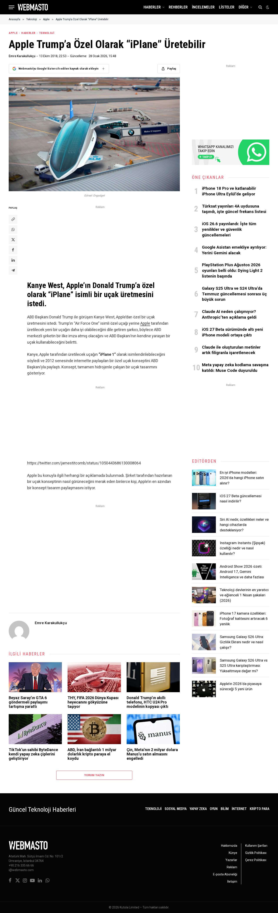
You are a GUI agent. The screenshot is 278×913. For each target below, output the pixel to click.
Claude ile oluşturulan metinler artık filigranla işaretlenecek (231, 350)
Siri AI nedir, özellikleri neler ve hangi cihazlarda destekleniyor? (244, 524)
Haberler (152, 7)
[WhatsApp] (13, 229)
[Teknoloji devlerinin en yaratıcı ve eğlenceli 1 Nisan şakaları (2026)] (204, 595)
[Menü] (11, 7)
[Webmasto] (33, 7)
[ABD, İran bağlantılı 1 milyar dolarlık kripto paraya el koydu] (94, 729)
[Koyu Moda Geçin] (267, 7)
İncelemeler (203, 7)
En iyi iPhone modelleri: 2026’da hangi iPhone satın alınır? (242, 477)
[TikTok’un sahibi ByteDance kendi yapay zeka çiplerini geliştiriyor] (35, 729)
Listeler (226, 7)
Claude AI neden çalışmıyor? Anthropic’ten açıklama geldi (229, 314)
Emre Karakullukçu (22, 56)
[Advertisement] (100, 240)
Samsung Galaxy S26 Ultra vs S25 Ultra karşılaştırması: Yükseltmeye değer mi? (244, 665)
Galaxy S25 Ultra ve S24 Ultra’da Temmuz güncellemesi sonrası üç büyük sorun (234, 294)
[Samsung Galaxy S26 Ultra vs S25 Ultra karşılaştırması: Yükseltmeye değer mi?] (204, 665)
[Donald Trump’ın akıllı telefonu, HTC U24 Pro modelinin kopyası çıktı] (153, 677)
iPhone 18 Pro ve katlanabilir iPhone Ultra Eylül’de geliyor (229, 191)
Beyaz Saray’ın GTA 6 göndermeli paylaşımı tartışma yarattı (28, 702)
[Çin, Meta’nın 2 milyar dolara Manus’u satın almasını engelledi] (153, 729)
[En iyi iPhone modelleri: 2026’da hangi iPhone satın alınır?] (204, 477)
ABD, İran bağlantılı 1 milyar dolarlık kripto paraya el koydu (92, 754)
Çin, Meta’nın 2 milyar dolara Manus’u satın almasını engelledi (152, 754)
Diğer (243, 7)
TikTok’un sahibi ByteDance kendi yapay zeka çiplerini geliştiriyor (33, 754)
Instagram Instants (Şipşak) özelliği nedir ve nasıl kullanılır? (242, 548)
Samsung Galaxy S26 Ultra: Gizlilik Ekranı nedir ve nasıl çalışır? (242, 642)
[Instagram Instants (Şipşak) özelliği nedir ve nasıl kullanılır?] (204, 548)
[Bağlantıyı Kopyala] (13, 219)
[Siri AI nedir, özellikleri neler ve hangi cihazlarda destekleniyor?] (204, 524)
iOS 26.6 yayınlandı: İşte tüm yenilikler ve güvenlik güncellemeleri (229, 229)
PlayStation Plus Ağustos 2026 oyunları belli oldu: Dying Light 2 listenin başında (232, 270)
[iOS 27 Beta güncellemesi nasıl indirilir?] (204, 501)
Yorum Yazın (94, 775)
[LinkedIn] (13, 260)
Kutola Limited (129, 907)
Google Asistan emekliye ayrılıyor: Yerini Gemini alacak (234, 250)
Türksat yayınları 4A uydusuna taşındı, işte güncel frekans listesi (234, 209)
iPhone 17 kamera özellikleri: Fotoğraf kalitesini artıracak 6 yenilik (244, 618)
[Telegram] (13, 270)
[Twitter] (13, 239)
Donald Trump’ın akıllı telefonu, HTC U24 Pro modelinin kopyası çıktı (147, 702)
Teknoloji (47, 33)
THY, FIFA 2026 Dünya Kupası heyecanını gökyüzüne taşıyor (93, 702)
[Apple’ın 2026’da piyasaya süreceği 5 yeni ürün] (204, 689)
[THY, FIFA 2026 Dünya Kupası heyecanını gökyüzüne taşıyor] (94, 677)
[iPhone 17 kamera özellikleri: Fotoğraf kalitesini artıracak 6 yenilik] (204, 618)
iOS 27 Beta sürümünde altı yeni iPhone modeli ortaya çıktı (232, 332)
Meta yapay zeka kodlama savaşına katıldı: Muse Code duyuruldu (235, 367)
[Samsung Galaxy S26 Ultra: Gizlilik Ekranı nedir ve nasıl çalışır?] (204, 642)
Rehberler (178, 7)
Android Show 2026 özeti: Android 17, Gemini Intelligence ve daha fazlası (242, 571)
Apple (13, 33)
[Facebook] (13, 250)
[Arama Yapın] (260, 7)
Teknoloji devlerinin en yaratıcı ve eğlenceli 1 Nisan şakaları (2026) (244, 595)
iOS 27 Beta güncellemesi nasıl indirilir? (240, 498)
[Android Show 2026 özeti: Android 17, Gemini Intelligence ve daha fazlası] (204, 571)
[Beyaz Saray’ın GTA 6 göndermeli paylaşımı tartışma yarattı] (35, 677)
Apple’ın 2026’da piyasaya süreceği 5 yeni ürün (240, 686)
